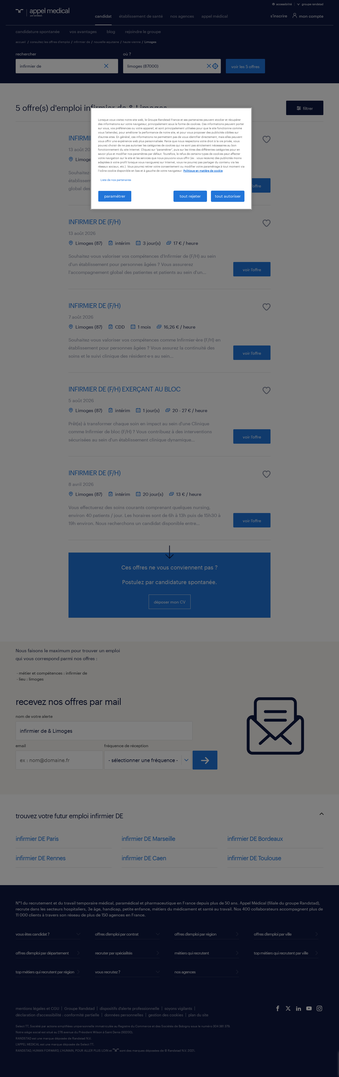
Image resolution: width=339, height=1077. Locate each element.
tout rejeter (190, 196)
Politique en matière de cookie (203, 170)
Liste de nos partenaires (116, 179)
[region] (171, 158)
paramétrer (114, 196)
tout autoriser (228, 196)
